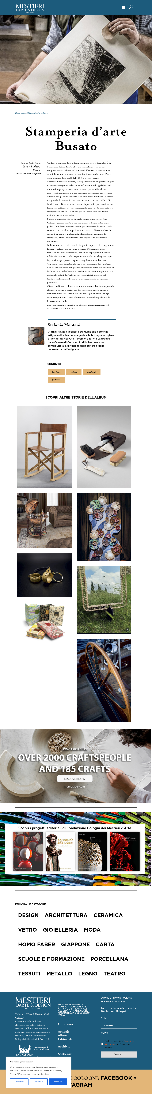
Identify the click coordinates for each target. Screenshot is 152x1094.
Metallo (59, 974)
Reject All (39, 1082)
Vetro (27, 930)
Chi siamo (65, 1024)
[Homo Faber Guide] (76, 766)
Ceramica (108, 915)
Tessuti (29, 974)
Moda (92, 930)
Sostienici (65, 1054)
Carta (105, 944)
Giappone (75, 944)
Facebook (116, 1078)
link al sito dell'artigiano (28, 174)
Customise (19, 1082)
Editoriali (65, 1039)
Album (63, 1035)
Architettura (66, 915)
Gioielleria (60, 930)
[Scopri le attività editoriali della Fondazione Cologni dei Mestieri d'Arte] (76, 849)
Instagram (76, 1085)
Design (28, 915)
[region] (38, 1072)
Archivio (64, 1046)
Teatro (114, 974)
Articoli (63, 1032)
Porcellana (109, 959)
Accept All (58, 1082)
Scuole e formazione (51, 959)
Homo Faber (36, 944)
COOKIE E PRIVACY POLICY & (116, 998)
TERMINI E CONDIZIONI (113, 1001)
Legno (88, 974)
